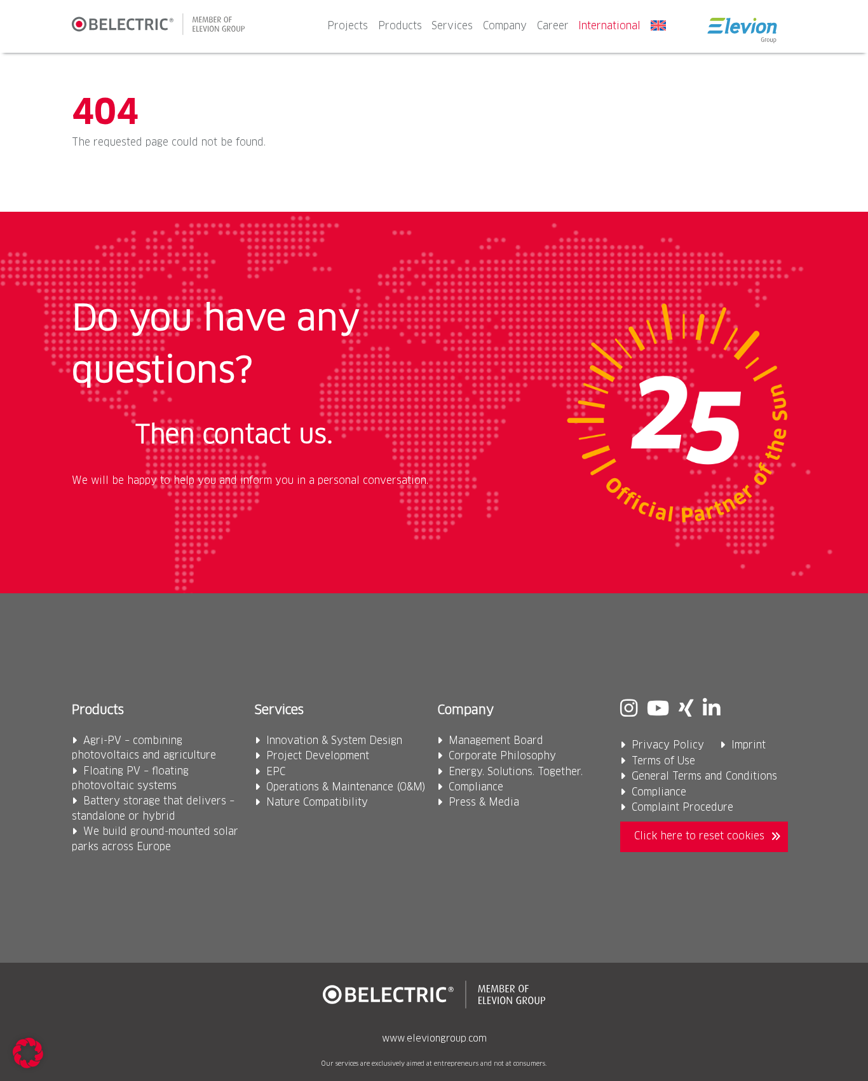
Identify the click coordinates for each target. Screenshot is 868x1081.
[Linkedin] (711, 710)
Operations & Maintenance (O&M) (346, 787)
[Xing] (686, 710)
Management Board (496, 741)
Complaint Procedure (682, 808)
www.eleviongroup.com (434, 1039)
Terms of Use (663, 761)
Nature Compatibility (317, 803)
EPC (275, 772)
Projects (347, 26)
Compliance (476, 787)
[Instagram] (628, 710)
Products (400, 26)
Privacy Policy (668, 745)
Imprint (748, 745)
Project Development (317, 756)
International (609, 26)
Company (505, 26)
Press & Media (484, 803)
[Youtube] (658, 710)
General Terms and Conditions (704, 776)
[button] (28, 1053)
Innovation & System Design (334, 741)
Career (553, 26)
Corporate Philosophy (502, 756)
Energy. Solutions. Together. (516, 772)
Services (452, 26)
